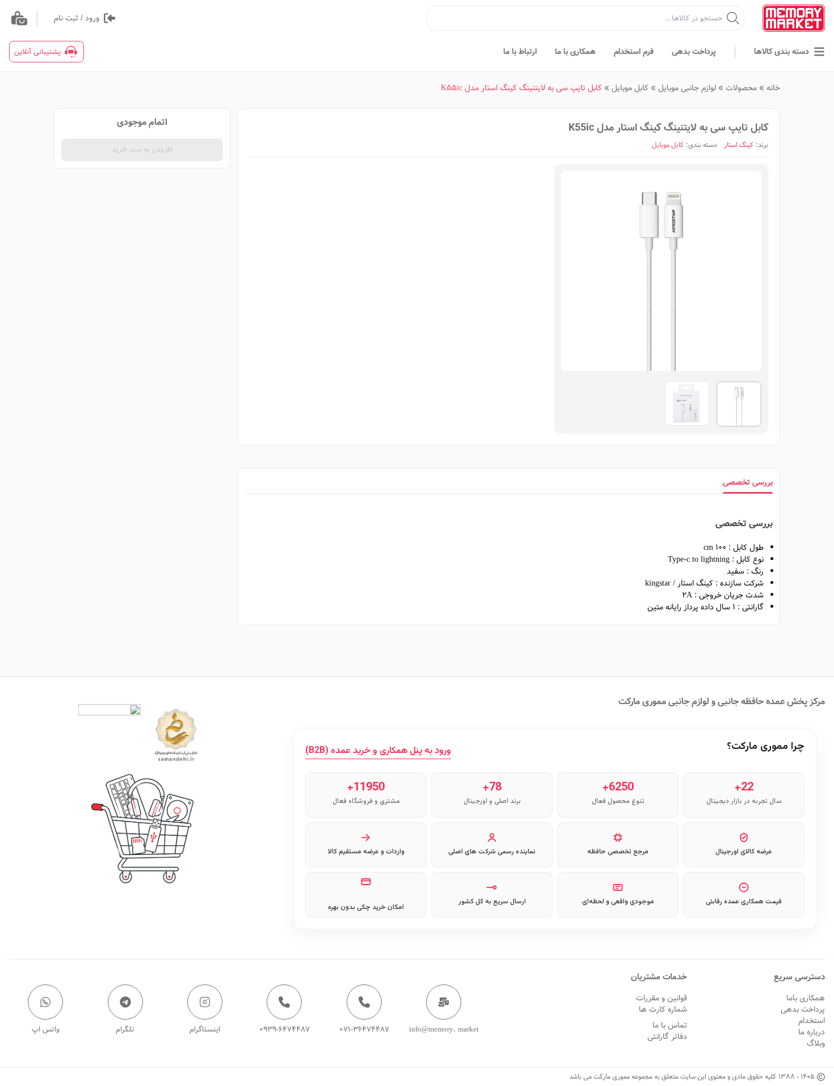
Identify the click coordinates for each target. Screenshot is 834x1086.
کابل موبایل (630, 88)
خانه (773, 88)
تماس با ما (669, 1025)
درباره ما (811, 1032)
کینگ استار (738, 145)
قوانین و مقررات (661, 998)
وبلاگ (816, 1043)
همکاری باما (805, 998)
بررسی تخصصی (748, 482)
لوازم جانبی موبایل (687, 88)
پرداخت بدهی (803, 1009)
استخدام (811, 1021)
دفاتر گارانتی (667, 1036)
